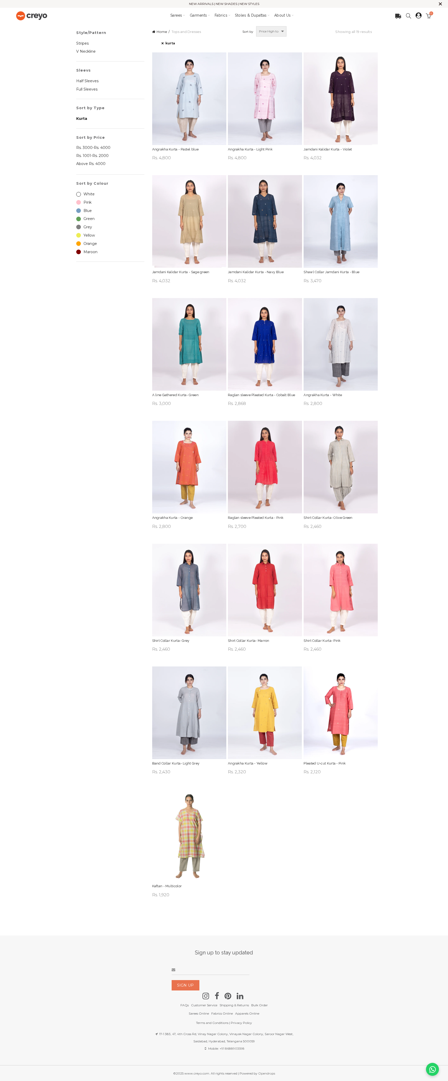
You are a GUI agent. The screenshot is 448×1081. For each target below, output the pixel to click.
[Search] (408, 16)
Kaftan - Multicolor (167, 886)
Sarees (176, 15)
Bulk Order (259, 1005)
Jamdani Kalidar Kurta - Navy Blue (256, 272)
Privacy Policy (241, 1023)
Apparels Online (247, 1013)
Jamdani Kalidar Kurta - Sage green (180, 272)
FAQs (184, 1005)
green (89, 218)
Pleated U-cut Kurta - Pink (325, 763)
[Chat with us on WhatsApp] (432, 1069)
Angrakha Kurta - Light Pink (250, 149)
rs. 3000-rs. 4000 (93, 147)
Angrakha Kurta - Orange (172, 518)
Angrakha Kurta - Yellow (248, 763)
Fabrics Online (222, 1013)
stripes (82, 43)
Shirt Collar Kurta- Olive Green (328, 518)
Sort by (247, 31)
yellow (89, 235)
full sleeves (86, 89)
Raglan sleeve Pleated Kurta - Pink (255, 518)
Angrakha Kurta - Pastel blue (175, 149)
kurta (170, 43)
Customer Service (204, 1005)
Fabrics (221, 15)
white (89, 194)
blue (87, 210)
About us (282, 15)
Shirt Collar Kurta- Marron (248, 641)
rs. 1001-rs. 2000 (92, 155)
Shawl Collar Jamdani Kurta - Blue (331, 272)
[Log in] (418, 15)
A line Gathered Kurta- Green (175, 395)
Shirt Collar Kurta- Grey (171, 641)
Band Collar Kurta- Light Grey (176, 763)
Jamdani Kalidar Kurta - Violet (328, 149)
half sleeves (87, 81)
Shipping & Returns (234, 1005)
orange (90, 243)
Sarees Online (199, 1013)
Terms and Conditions (212, 1023)
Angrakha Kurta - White (323, 395)
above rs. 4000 (91, 163)
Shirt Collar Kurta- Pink (322, 641)
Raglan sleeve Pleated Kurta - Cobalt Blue (261, 395)
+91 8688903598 (232, 1048)
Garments (198, 15)
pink (87, 202)
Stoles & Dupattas (251, 15)
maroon (90, 252)
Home (162, 32)
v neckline (86, 51)
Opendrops (266, 1073)
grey (87, 227)
